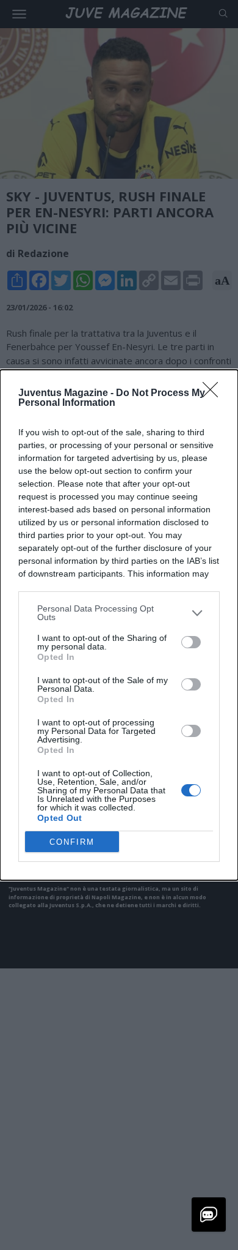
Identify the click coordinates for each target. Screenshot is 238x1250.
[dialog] (119, 625)
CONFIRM (72, 842)
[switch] (191, 642)
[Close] (214, 393)
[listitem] (119, 612)
